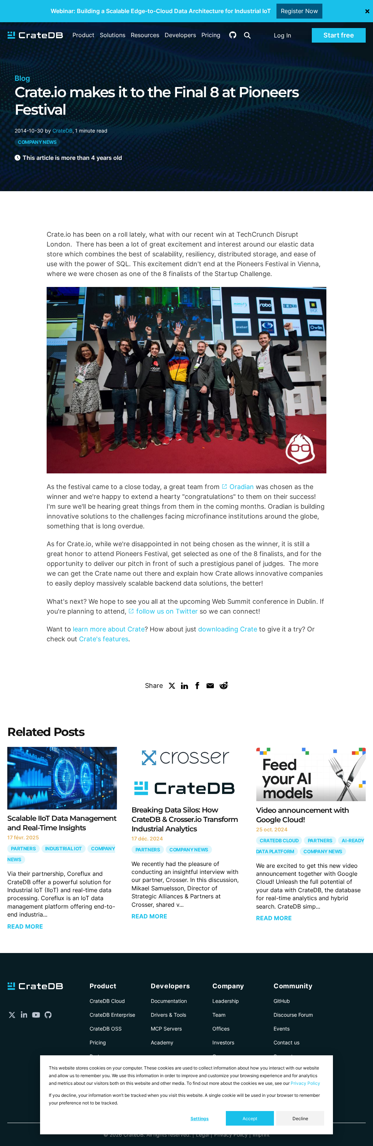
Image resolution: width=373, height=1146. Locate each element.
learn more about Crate (109, 629)
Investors (223, 1042)
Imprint (261, 1134)
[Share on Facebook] (197, 687)
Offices (220, 1028)
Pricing (210, 35)
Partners (23, 848)
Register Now (299, 11)
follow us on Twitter (167, 611)
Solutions (112, 35)
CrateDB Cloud (279, 840)
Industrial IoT (63, 848)
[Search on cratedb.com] (247, 35)
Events (282, 1028)
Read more (25, 926)
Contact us (286, 1042)
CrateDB (62, 130)
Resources (145, 35)
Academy (162, 1042)
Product (83, 35)
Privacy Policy (305, 1083)
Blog (22, 78)
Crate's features (103, 639)
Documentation (169, 1001)
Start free (338, 35)
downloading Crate (227, 629)
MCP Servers (166, 1028)
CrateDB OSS (106, 1028)
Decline (300, 1118)
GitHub (282, 1001)
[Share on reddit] (223, 687)
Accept (250, 1118)
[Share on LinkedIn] (184, 687)
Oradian (241, 487)
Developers (180, 35)
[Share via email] (210, 687)
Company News (37, 142)
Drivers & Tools (168, 1015)
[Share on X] (172, 687)
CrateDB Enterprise (112, 1015)
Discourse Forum (293, 1015)
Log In (282, 35)
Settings (200, 1118)
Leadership (225, 1001)
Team (218, 1015)
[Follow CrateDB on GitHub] (232, 36)
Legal (202, 1134)
